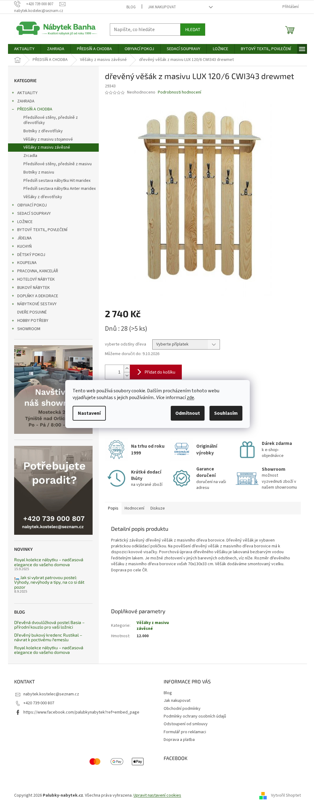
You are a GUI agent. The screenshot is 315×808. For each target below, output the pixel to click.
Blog (131, 7)
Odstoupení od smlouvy (186, 724)
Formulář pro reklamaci (185, 732)
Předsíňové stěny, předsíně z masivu (57, 164)
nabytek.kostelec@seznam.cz (51, 694)
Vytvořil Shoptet (286, 795)
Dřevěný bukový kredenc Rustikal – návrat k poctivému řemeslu (48, 637)
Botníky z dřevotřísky (43, 131)
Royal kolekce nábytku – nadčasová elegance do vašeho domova (48, 562)
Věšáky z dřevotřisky (42, 197)
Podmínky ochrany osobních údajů (195, 716)
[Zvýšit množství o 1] (127, 368)
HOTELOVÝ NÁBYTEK (36, 279)
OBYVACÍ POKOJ (32, 205)
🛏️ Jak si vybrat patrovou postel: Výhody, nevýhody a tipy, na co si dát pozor (49, 582)
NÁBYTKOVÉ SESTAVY (37, 304)
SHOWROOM (28, 329)
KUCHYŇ (24, 246)
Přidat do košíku (160, 371)
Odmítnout (187, 413)
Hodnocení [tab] (134, 508)
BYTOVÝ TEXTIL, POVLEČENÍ (42, 230)
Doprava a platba (179, 740)
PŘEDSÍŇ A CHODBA (34, 109)
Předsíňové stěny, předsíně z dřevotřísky (50, 120)
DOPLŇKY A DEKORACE (37, 296)
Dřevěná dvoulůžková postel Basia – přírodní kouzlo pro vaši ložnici (49, 625)
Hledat (192, 29)
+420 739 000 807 (38, 703)
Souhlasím (226, 413)
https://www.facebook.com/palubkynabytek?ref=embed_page (81, 712)
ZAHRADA (25, 101)
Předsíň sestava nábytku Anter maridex (59, 189)
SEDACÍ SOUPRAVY (34, 213)
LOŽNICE (25, 222)
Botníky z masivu (38, 172)
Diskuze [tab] (157, 508)
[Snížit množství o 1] (127, 375)
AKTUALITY (27, 93)
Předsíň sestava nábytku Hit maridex (56, 181)
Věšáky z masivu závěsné (46, 147)
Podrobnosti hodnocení (179, 92)
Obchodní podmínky (182, 709)
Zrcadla (30, 156)
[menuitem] (24, 49)
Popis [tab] (113, 508)
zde (190, 397)
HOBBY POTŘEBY (32, 321)
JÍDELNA (24, 238)
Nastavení (89, 413)
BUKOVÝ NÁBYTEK (33, 288)
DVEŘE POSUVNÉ (32, 312)
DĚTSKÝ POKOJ (31, 255)
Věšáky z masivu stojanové (48, 139)
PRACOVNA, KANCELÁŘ (37, 271)
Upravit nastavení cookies (157, 795)
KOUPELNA (27, 263)
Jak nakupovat (162, 7)
